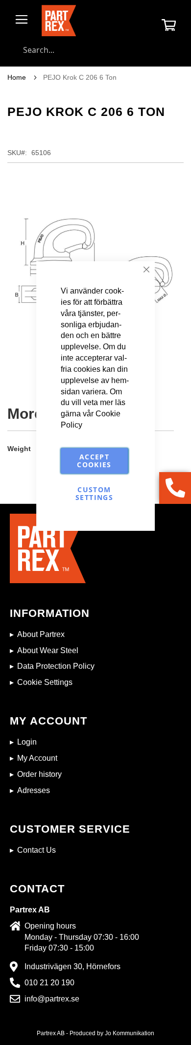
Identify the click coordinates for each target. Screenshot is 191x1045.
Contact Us (36, 850)
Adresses (33, 790)
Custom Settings (94, 493)
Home (16, 77)
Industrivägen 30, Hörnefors (72, 966)
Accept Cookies (94, 460)
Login (27, 742)
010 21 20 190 (49, 982)
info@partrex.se (51, 999)
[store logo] (59, 20)
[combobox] (95, 50)
